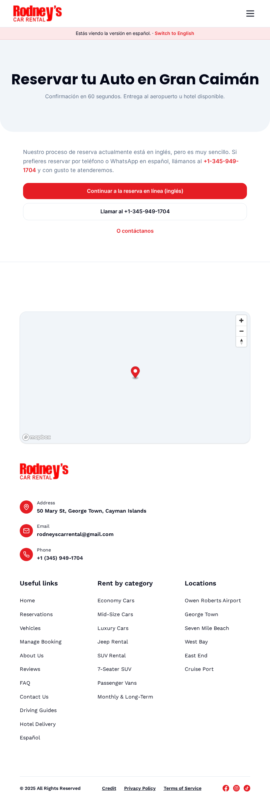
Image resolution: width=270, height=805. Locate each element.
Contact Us (34, 697)
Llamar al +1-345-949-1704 (135, 211)
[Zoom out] (241, 331)
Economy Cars (115, 600)
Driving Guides (38, 710)
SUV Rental (111, 655)
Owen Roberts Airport (213, 600)
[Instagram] (236, 788)
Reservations (36, 614)
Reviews (30, 669)
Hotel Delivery (38, 724)
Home (27, 600)
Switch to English (174, 33)
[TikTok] (247, 788)
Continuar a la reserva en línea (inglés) (135, 191)
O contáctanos (135, 230)
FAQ (25, 683)
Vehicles (30, 628)
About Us (31, 655)
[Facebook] (226, 788)
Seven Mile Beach (207, 628)
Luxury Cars (112, 628)
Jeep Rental (112, 642)
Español (30, 737)
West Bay (196, 642)
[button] (135, 373)
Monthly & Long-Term (125, 697)
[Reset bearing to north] (241, 341)
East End (196, 655)
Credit (109, 788)
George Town (201, 614)
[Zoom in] (241, 320)
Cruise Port (199, 669)
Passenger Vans (117, 683)
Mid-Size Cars (115, 614)
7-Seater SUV (114, 669)
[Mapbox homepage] (36, 437)
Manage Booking (41, 642)
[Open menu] (250, 13)
